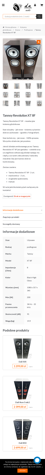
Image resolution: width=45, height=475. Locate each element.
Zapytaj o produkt (11, 217)
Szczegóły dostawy (11, 224)
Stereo (17, 30)
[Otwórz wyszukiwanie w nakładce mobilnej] (22, 16)
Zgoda (22, 471)
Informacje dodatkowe (13, 210)
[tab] (22, 210)
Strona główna (10, 27)
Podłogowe (28, 30)
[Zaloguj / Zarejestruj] (35, 5)
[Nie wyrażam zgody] (42, 467)
